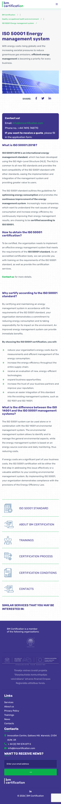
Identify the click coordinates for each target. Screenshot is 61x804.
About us (9, 706)
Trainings (9, 715)
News (7, 719)
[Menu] (56, 4)
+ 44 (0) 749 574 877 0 (19, 744)
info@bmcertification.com (28, 123)
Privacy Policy (11, 710)
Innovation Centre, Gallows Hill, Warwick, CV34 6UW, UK (32, 737)
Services (8, 702)
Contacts (9, 723)
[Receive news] (30, 772)
